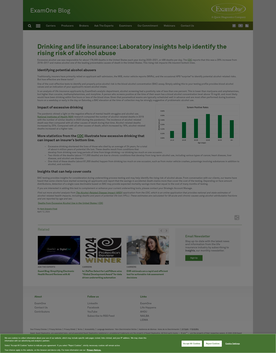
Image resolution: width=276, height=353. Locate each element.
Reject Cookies (213, 344)
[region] (138, 343)
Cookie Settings (232, 344)
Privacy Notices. (94, 350)
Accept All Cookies (191, 344)
